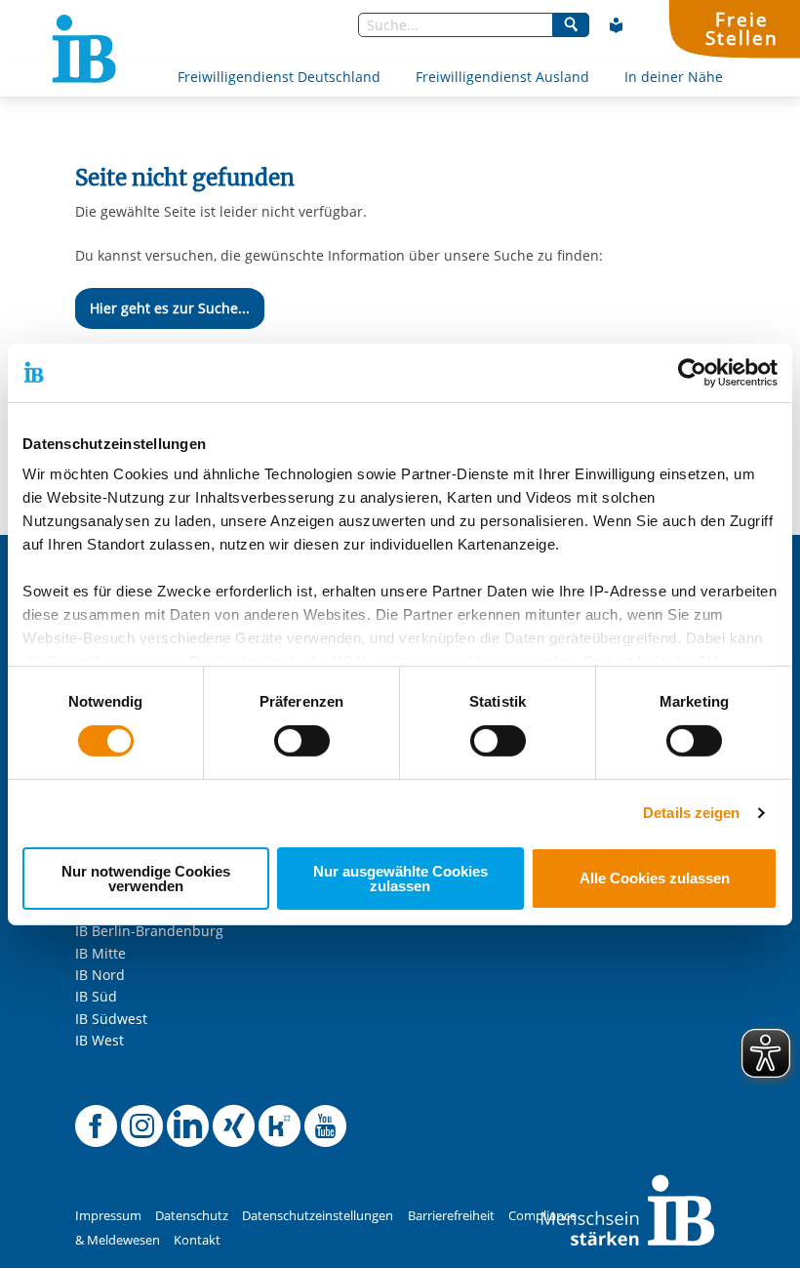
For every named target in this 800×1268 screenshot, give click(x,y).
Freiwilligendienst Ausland (502, 76)
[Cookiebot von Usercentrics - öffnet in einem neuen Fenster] (692, 372)
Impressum (108, 1215)
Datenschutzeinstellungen (317, 1215)
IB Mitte (100, 953)
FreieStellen (741, 28)
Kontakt (197, 1240)
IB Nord (100, 974)
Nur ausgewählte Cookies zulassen (400, 878)
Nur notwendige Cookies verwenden (145, 878)
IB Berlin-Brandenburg (149, 930)
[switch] (302, 741)
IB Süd (96, 996)
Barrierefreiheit (451, 1215)
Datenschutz (191, 1215)
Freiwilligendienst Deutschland (279, 76)
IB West (99, 1040)
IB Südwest (111, 1018)
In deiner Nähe (673, 76)
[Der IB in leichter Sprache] (616, 25)
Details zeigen (691, 812)
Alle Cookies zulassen (655, 878)
